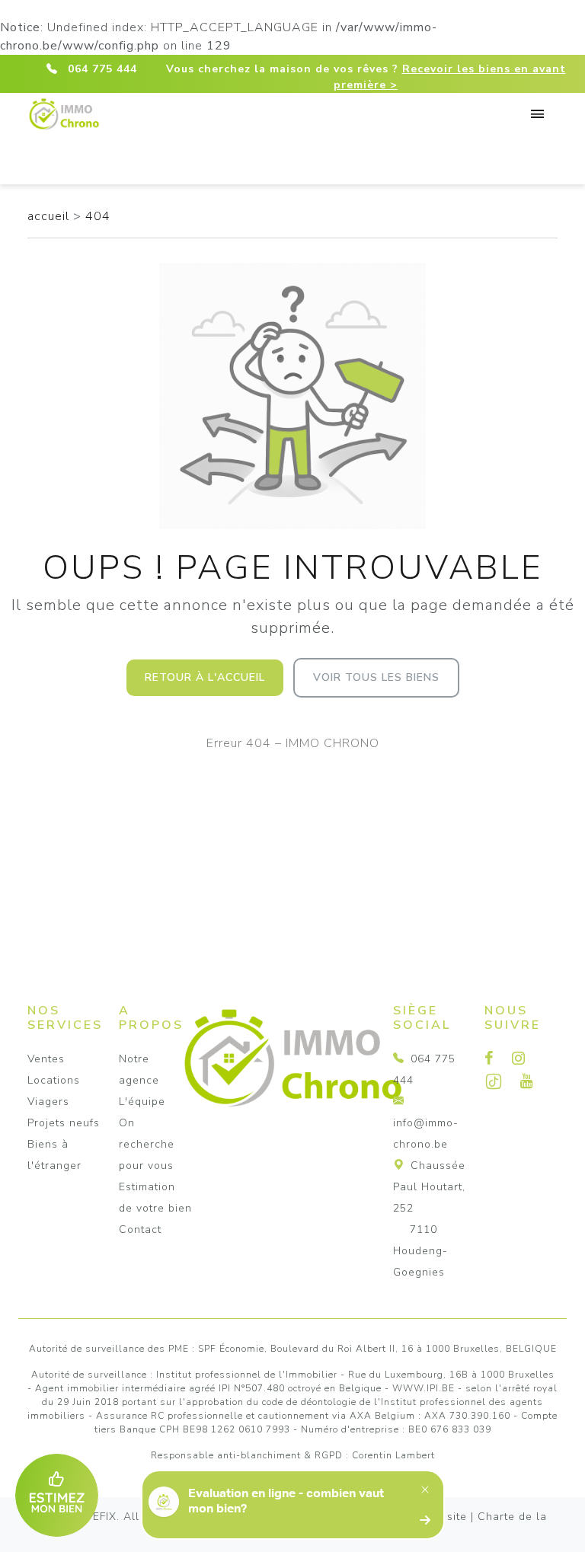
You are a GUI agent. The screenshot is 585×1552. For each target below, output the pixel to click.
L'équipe (142, 1101)
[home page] (64, 111)
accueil (50, 216)
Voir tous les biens (376, 677)
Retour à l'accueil (205, 677)
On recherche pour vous (146, 1144)
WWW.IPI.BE (423, 1388)
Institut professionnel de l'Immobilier (246, 1374)
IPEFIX (100, 1516)
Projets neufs (63, 1123)
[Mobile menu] (538, 117)
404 (97, 216)
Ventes (46, 1059)
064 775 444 (102, 69)
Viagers (48, 1101)
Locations (53, 1080)
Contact (140, 1229)
